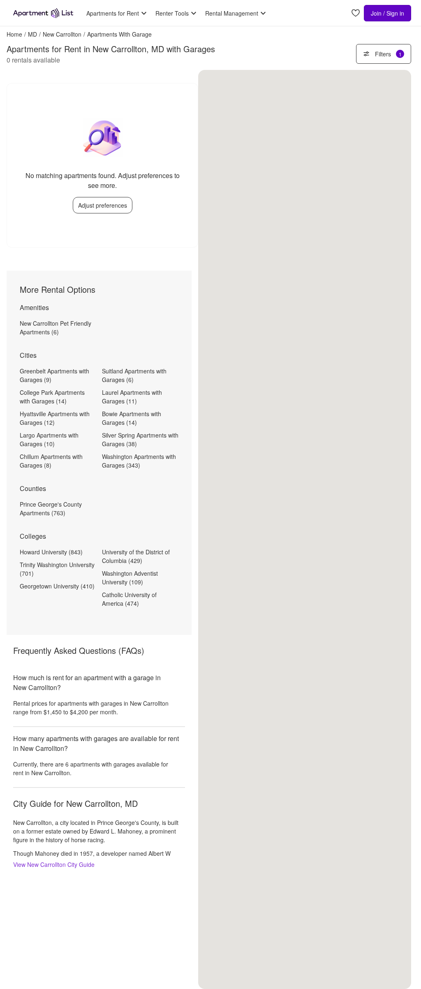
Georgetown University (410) (57, 586)
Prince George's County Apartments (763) (51, 508)
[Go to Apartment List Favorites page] (355, 13)
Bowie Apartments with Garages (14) (131, 418)
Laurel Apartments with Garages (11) (132, 396)
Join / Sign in (387, 13)
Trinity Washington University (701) (57, 569)
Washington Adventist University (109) (130, 577)
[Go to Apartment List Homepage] (43, 13)
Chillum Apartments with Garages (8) (51, 460)
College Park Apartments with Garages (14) (52, 396)
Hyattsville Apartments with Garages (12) (55, 418)
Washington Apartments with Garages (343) (139, 460)
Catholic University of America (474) (129, 599)
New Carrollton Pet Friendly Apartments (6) (55, 327)
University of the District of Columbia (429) (136, 556)
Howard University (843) (51, 552)
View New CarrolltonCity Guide (54, 864)
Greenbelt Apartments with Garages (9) (54, 375)
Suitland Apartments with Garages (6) (134, 375)
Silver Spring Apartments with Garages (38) (140, 439)
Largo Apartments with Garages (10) (49, 439)
